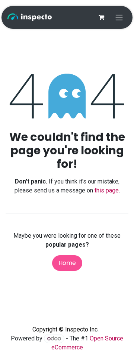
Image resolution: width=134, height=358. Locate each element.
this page (107, 190)
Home (67, 263)
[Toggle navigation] (119, 17)
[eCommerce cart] (101, 17)
